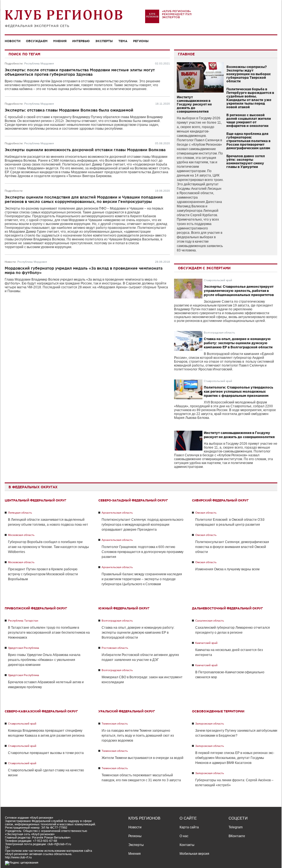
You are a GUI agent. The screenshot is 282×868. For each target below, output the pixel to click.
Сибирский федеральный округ (220, 500)
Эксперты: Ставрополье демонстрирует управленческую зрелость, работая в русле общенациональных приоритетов (239, 291)
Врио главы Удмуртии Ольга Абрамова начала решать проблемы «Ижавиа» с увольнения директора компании (44, 660)
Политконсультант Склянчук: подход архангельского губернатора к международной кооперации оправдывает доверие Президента (142, 524)
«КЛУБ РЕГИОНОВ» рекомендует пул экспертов (177, 14)
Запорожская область (209, 723)
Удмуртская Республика (23, 647)
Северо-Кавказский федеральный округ (41, 711)
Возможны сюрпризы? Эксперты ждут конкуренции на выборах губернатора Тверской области (248, 74)
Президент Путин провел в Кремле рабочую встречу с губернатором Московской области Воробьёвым (43, 574)
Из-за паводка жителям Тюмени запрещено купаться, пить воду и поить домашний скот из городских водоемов (138, 735)
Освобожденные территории (218, 711)
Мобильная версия (194, 854)
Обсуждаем (37, 41)
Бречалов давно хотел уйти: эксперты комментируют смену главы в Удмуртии (245, 161)
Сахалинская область (209, 620)
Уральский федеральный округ (126, 711)
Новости (12, 41)
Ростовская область (115, 647)
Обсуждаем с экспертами (204, 268)
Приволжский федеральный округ (36, 608)
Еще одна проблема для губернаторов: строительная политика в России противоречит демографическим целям (248, 141)
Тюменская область (115, 723)
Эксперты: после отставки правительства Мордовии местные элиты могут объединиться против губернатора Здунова (80, 72)
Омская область (205, 512)
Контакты (187, 845)
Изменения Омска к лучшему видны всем (227, 569)
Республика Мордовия (39, 63)
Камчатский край (206, 642)
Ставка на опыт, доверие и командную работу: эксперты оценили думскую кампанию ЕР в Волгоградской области (238, 343)
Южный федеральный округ (124, 608)
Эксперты (104, 41)
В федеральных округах (33, 487)
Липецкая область (20, 512)
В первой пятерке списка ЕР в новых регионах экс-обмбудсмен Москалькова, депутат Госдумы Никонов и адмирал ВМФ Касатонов (234, 758)
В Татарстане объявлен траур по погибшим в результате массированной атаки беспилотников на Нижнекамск (49, 632)
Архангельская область (117, 512)
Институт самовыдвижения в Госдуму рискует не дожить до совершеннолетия (194, 104)
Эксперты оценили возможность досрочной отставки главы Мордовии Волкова (85, 150)
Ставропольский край (218, 280)
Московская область (21, 534)
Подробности (14, 63)
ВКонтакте (237, 836)
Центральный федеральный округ (35, 500)
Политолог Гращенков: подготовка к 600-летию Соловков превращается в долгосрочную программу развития (142, 552)
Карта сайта (189, 827)
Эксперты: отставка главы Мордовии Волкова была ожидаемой (69, 110)
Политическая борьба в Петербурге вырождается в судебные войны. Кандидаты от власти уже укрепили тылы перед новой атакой (250, 98)
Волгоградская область (219, 332)
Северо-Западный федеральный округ (133, 500)
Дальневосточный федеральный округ (227, 608)
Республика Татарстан (23, 620)
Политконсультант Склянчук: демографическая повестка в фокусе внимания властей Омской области (232, 547)
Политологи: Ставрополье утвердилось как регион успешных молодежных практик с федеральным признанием (238, 391)
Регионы (141, 41)
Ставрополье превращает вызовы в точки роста (46, 753)
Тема (123, 41)
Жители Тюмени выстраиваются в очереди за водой (142, 758)
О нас (184, 836)
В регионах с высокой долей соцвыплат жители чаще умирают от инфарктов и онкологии (248, 120)
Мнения (60, 41)
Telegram (236, 827)
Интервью (81, 41)
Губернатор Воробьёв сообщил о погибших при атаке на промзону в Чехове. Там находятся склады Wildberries (48, 547)
